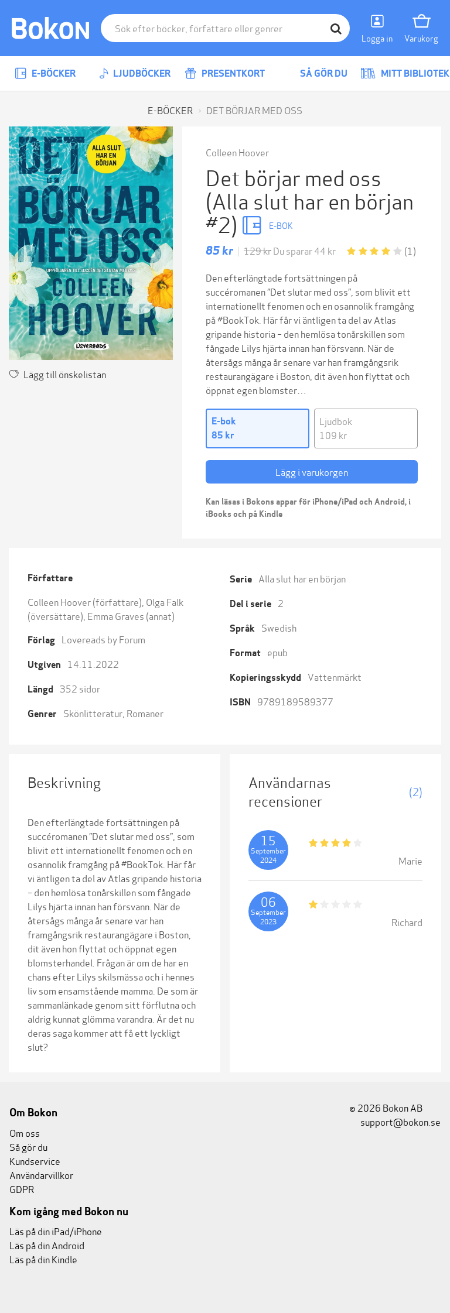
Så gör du (322, 73)
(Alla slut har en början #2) (310, 211)
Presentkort (232, 73)
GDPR (21, 1188)
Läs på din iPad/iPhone (55, 1230)
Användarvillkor (41, 1174)
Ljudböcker (141, 73)
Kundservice (34, 1160)
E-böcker (53, 73)
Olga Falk (164, 601)
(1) (410, 250)
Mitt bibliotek (414, 73)
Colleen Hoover (237, 152)
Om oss (24, 1132)
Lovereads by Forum (103, 639)
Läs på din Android (46, 1245)
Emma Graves (115, 615)
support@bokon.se (400, 1121)
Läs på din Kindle (43, 1259)
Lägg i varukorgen (311, 471)
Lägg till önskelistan (64, 373)
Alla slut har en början (302, 578)
